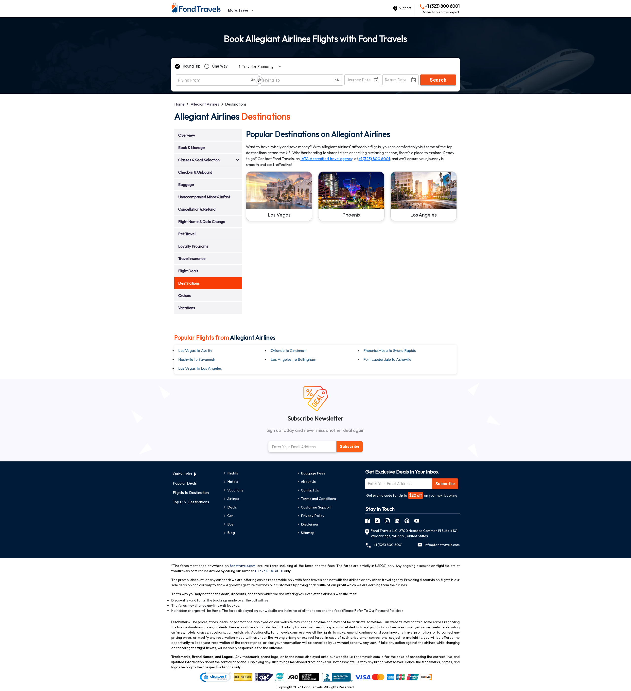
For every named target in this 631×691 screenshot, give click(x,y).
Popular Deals (185, 483)
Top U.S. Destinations (191, 501)
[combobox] (241, 10)
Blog (231, 532)
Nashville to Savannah (196, 359)
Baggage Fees (313, 473)
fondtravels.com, (243, 566)
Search (438, 80)
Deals (232, 507)
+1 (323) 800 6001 (441, 9)
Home (179, 104)
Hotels (232, 481)
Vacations (235, 490)
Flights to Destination (191, 492)
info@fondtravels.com (442, 545)
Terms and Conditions (318, 498)
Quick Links (182, 473)
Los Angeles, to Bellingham (293, 359)
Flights (232, 473)
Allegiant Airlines (205, 104)
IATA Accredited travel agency (326, 158)
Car (230, 515)
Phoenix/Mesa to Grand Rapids (389, 350)
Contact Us (310, 490)
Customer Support (316, 507)
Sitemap (308, 532)
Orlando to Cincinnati (288, 350)
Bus (230, 524)
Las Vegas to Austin (195, 350)
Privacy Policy (312, 515)
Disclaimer (310, 524)
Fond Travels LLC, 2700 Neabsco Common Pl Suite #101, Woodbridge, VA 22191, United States (414, 533)
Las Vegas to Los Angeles (200, 368)
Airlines (233, 498)
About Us (308, 481)
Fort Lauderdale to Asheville (387, 359)
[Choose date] (377, 80)
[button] (208, 135)
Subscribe (349, 446)
